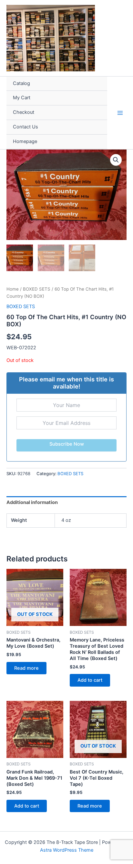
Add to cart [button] (89, 680)
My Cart (21, 98)
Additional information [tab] (32, 502)
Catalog (21, 83)
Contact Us (25, 127)
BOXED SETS (36, 289)
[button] (116, 160)
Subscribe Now (66, 444)
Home (12, 289)
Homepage (25, 141)
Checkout (23, 112)
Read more (26, 668)
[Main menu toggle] (120, 112)
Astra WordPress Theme (66, 850)
